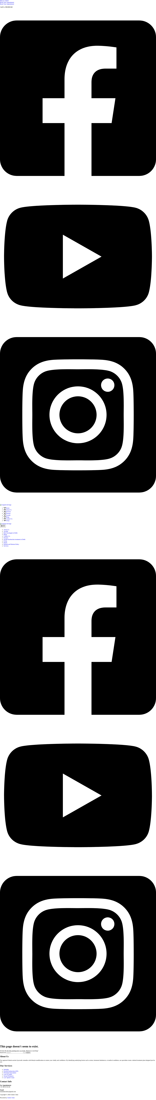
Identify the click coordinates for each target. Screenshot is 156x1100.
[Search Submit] (24, 1053)
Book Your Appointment (7, 4)
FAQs (5, 541)
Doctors (6, 538)
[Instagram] (78, 503)
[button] (78, 2)
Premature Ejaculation (10, 1073)
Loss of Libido (8, 1074)
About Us (6, 529)
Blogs (5, 534)
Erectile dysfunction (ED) (11, 1071)
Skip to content (4, 1)
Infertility (6, 1069)
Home (5, 542)
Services (6, 546)
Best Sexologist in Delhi (10, 533)
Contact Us (7, 536)
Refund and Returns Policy (11, 544)
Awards (6, 531)
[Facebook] (78, 186)
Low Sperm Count (9, 1077)
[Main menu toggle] (3, 526)
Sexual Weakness (9, 1076)
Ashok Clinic (11, 1097)
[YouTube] (78, 325)
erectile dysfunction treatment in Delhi (14, 539)
